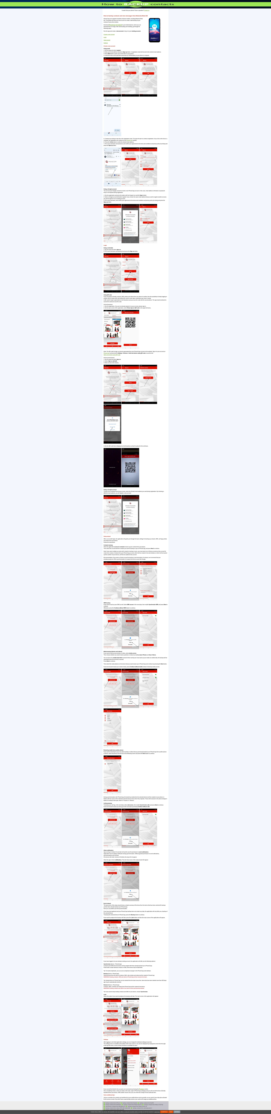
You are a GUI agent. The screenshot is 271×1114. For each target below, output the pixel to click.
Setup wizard (107, 40)
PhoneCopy (129, 140)
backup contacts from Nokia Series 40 (137, 1106)
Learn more (157, 1111)
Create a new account (109, 34)
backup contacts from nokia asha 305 (115, 1109)
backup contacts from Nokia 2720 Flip (153, 1104)
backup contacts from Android (129, 1103)
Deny (171, 1112)
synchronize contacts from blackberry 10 (116, 1106)
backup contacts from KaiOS (147, 1103)
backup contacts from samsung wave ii (142, 1108)
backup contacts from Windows (113, 1104)
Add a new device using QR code (112, 354)
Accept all (164, 1112)
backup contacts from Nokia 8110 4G (132, 1104)
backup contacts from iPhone (113, 1103)
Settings (106, 43)
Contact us (146, 10)
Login (105, 37)
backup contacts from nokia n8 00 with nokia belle (118, 1108)
